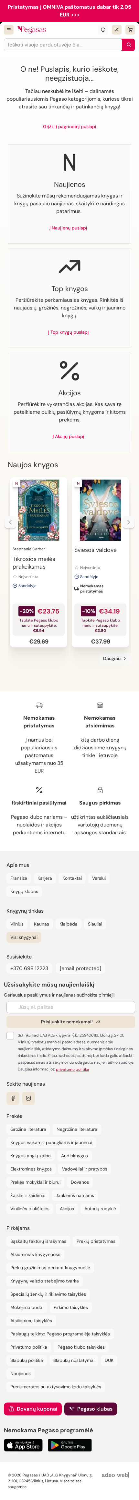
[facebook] (12, 1098)
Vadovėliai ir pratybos (84, 1169)
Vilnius (17, 924)
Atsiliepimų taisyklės (31, 1320)
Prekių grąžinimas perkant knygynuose (50, 1268)
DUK (109, 1360)
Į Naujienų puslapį (68, 228)
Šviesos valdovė (95, 550)
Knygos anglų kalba (30, 1156)
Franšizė (18, 878)
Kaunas (41, 924)
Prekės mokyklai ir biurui (35, 1182)
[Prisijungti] (117, 30)
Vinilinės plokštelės (29, 1208)
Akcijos (67, 1208)
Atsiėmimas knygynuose (35, 1254)
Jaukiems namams (75, 1195)
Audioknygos (74, 1156)
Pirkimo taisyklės (71, 1307)
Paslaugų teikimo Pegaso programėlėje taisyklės (60, 1334)
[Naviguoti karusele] (10, 522)
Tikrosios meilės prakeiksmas (34, 563)
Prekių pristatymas (96, 1241)
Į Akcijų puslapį (68, 436)
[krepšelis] (130, 30)
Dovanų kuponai (37, 1408)
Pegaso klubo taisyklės (81, 1347)
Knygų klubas (24, 891)
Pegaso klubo (46, 620)
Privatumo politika (28, 1347)
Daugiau (112, 658)
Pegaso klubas (94, 1408)
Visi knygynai (23, 937)
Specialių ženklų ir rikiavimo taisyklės (48, 1294)
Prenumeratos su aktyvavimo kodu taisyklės (55, 1387)
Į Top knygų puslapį (68, 332)
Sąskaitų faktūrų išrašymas (38, 1241)
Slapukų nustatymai (73, 1360)
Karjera (44, 878)
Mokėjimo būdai (26, 1307)
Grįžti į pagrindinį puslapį (69, 126)
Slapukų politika (26, 1360)
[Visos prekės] (9, 30)
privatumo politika (72, 1069)
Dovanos (80, 1182)
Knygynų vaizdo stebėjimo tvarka (44, 1281)
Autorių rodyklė (100, 1208)
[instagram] (28, 1098)
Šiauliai (95, 924)
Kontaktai (72, 878)
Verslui (99, 878)
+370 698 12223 (29, 968)
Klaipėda (68, 924)
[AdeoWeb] (116, 1475)
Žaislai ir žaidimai (27, 1195)
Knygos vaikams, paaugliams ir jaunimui (51, 1142)
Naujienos (20, 1373)
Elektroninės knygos (31, 1169)
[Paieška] (127, 44)
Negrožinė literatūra (77, 1129)
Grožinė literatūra (28, 1129)
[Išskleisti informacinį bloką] (103, 30)
